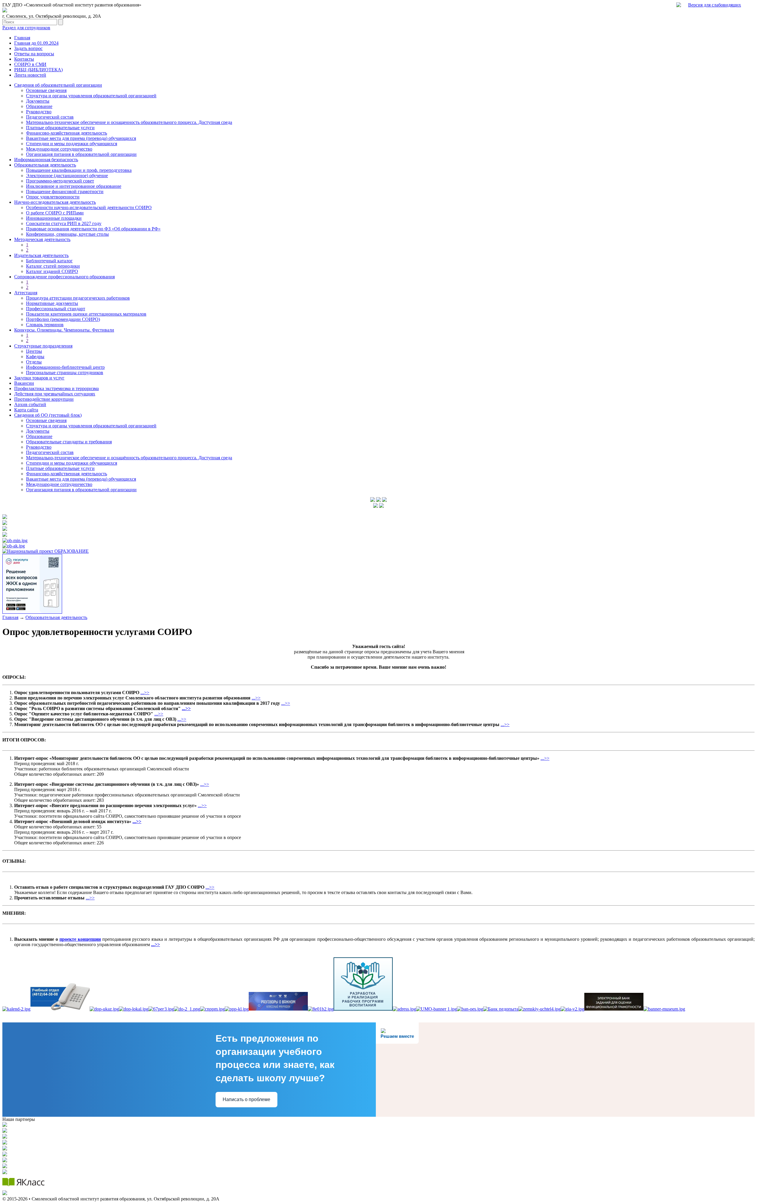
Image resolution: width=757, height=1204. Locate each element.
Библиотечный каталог (49, 260)
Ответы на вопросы (34, 53)
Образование (39, 106)
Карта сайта (26, 409)
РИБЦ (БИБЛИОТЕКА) (38, 69)
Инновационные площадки (54, 218)
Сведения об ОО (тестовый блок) (48, 415)
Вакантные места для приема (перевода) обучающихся (81, 138)
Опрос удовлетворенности (53, 196)
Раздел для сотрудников (26, 27)
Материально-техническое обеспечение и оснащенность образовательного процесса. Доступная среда (129, 122)
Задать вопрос (28, 48)
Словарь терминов (45, 324)
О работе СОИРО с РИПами (55, 212)
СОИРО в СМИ (30, 64)
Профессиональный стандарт (55, 308)
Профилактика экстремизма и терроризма (56, 388)
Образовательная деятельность (45, 164)
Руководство (38, 111)
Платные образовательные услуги (60, 127)
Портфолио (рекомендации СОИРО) (63, 319)
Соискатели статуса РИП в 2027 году (63, 223)
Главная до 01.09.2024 (36, 43)
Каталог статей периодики (53, 266)
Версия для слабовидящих (714, 4)
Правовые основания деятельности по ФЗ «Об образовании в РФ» (93, 228)
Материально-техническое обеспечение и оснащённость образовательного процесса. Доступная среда (129, 457)
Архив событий (30, 404)
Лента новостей (30, 74)
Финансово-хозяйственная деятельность (66, 132)
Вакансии (24, 383)
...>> (144, 692)
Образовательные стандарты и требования (69, 441)
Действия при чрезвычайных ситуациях (54, 393)
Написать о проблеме (246, 1099)
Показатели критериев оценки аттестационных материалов (86, 313)
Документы (37, 101)
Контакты (24, 59)
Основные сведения (46, 90)
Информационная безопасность (46, 159)
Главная (22, 37)
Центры (34, 351)
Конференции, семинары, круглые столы (67, 234)
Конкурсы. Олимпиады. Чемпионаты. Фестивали (64, 329)
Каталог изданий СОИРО (52, 271)
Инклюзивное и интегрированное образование (73, 186)
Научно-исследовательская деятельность (55, 202)
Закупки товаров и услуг (39, 377)
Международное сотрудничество (59, 148)
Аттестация (25, 292)
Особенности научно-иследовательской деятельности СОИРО (89, 207)
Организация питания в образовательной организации (81, 154)
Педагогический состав (50, 116)
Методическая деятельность (42, 239)
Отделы (34, 361)
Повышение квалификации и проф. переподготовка (79, 170)
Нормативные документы (52, 303)
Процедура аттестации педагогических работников (78, 297)
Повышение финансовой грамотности (64, 191)
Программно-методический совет (60, 180)
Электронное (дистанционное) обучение (67, 175)
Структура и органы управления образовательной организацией (91, 95)
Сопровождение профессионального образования (64, 276)
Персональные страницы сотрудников (64, 372)
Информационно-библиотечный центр (65, 367)
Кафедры (35, 356)
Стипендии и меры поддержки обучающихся (71, 143)
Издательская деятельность (41, 255)
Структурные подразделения (43, 345)
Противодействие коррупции (44, 399)
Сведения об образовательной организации (58, 85)
